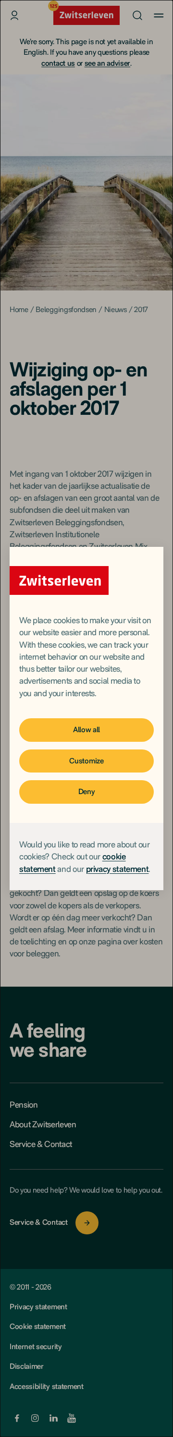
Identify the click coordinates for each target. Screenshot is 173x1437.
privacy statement (117, 869)
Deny (86, 791)
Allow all (86, 729)
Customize (86, 760)
